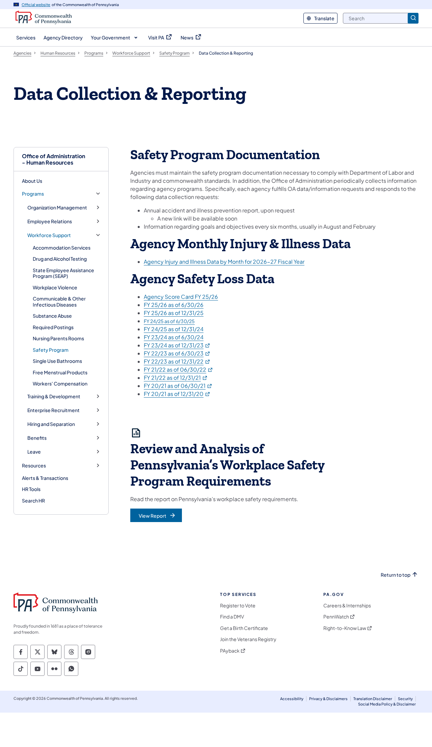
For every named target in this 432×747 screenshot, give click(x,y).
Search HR (33, 500)
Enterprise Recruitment (53, 410)
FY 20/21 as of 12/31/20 (177, 393)
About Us (32, 181)
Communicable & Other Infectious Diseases (59, 301)
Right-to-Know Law (344, 628)
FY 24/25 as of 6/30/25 (169, 321)
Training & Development (53, 396)
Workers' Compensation (60, 383)
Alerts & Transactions (45, 478)
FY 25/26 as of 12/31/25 (174, 312)
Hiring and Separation (51, 424)
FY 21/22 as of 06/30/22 (178, 369)
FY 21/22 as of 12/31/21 (176, 377)
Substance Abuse (52, 316)
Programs (33, 194)
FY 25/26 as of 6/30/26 (174, 304)
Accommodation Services (61, 248)
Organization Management (57, 207)
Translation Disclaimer (372, 698)
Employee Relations (49, 221)
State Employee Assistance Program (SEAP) (63, 273)
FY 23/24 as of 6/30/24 (174, 337)
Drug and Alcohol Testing (60, 259)
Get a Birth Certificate (244, 628)
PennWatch (336, 617)
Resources (34, 465)
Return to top (395, 575)
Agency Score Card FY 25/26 (181, 296)
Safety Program (51, 350)
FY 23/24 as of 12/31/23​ (177, 345)
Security (405, 698)
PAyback (230, 651)
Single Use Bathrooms (57, 361)
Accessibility (291, 698)
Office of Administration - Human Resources (53, 159)
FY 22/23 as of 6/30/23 (177, 353)
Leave (34, 452)
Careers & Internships (347, 605)
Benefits (37, 438)
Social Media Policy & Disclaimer (387, 704)
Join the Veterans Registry (248, 639)
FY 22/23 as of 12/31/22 (177, 361)
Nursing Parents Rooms (58, 338)
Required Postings (53, 327)
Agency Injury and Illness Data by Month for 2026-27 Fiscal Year (224, 261)
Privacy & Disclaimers (328, 698)
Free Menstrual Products (60, 372)
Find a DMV (232, 617)
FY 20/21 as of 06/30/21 (178, 385)
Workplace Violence (55, 287)
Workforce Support (49, 235)
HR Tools (31, 489)
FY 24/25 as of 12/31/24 (174, 329)
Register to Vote (237, 605)
